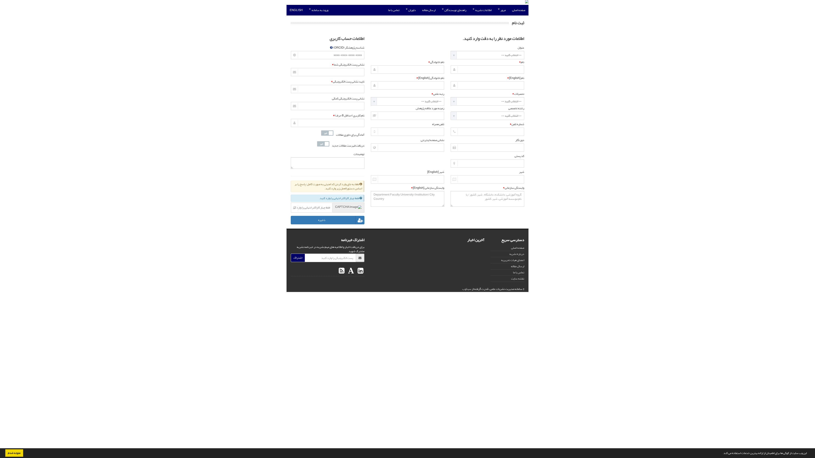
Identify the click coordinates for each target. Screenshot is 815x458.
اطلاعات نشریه (483, 10)
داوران (412, 10)
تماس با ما (393, 10)
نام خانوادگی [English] (430, 78)
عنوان (521, 48)
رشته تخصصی (516, 108)
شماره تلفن (517, 124)
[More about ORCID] (331, 47)
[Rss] (342, 271)
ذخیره (321, 220)
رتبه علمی (437, 94)
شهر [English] (435, 172)
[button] (721, 453)
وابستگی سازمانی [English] (427, 188)
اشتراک (298, 258)
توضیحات (359, 154)
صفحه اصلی (518, 10)
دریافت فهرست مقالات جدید (348, 146)
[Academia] (351, 271)
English (296, 10)
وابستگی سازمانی (513, 188)
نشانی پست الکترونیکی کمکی (348, 98)
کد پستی (519, 156)
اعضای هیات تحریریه (512, 260)
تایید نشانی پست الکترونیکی (347, 82)
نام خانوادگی (436, 62)
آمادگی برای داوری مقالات (350, 135)
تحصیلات (518, 94)
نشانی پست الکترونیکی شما (348, 65)
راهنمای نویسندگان (455, 10)
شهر (521, 172)
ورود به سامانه (319, 10)
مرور (503, 10)
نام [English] (515, 78)
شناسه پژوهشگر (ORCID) (348, 48)
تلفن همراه (438, 124)
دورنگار (519, 140)
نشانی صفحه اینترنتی (432, 140)
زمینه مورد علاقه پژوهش (430, 108)
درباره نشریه (516, 254)
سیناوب (466, 289)
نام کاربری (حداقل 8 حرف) (348, 115)
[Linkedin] (360, 271)
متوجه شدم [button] (14, 452)
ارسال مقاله (429, 10)
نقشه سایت (517, 278)
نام (521, 62)
